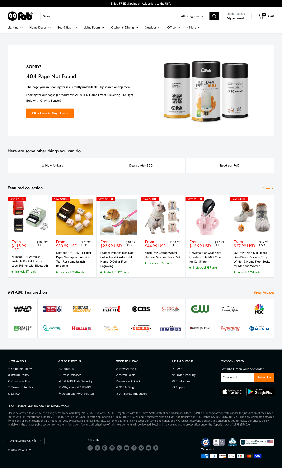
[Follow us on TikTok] (134, 447)
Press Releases (264, 292)
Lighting (13, 27)
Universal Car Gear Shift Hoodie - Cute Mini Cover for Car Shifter (206, 257)
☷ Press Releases (69, 375)
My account (235, 18)
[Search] (214, 16)
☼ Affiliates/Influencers (131, 393)
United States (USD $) (23, 440)
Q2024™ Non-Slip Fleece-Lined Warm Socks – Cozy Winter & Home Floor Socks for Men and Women (252, 259)
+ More (191, 27)
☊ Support (179, 387)
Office (171, 27)
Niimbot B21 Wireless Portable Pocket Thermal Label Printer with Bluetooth (30, 261)
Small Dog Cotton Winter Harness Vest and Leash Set (162, 255)
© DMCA (14, 393)
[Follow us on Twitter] (97, 447)
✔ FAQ (177, 368)
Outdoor (150, 27)
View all (269, 188)
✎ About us (66, 368)
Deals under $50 (141, 165)
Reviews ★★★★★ (128, 381)
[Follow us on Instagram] (112, 447)
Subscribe (264, 377)
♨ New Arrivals (52, 165)
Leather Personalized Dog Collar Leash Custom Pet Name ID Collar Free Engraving (117, 259)
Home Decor (37, 27)
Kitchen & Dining (122, 27)
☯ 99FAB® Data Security (75, 381)
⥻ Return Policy (18, 375)
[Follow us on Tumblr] (155, 447)
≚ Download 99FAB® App (76, 393)
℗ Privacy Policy (19, 381)
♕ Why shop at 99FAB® (74, 387)
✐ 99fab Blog (125, 387)
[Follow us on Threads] (104, 447)
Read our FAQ (229, 165)
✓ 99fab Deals (125, 375)
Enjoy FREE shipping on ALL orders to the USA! (141, 3)
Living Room (91, 27)
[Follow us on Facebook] (90, 447)
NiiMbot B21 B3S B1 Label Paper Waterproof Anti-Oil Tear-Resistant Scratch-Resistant (73, 259)
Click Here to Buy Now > (50, 113)
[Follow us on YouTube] (126, 447)
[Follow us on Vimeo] (141, 447)
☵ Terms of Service (20, 387)
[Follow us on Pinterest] (119, 447)
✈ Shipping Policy (20, 368)
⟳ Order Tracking (183, 375)
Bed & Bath (65, 27)
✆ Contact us (181, 381)
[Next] (274, 236)
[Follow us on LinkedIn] (148, 447)
